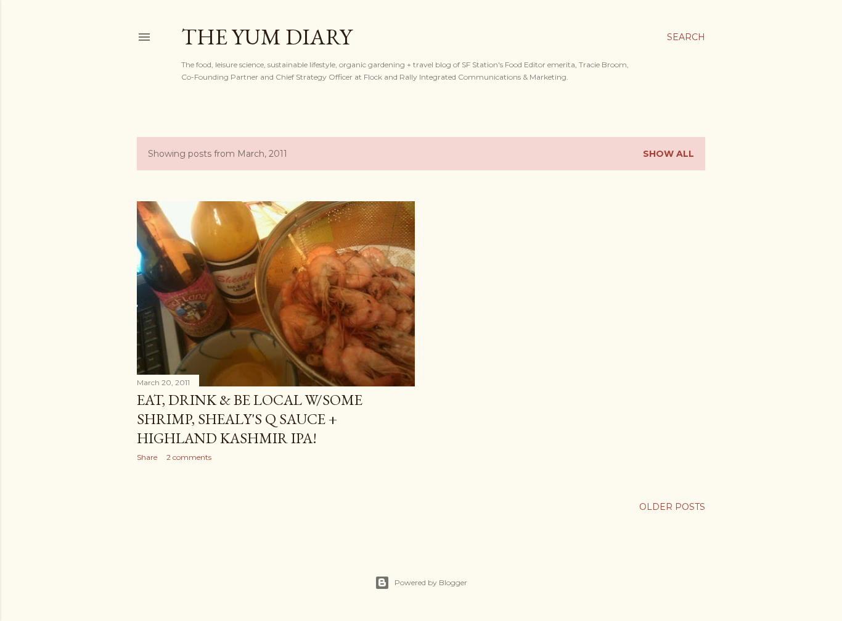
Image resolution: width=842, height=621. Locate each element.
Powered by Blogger (430, 582)
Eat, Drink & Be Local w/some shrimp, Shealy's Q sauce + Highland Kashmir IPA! (249, 419)
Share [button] (147, 457)
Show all (668, 153)
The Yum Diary (266, 36)
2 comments (188, 457)
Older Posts (672, 506)
